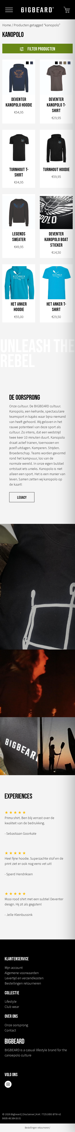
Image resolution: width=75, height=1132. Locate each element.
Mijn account (14, 967)
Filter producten (41, 49)
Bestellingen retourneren (23, 983)
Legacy (22, 497)
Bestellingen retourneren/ (37, 1127)
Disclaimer (28, 1114)
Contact (10, 1030)
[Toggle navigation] (9, 11)
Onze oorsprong (16, 1025)
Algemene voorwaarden (22, 973)
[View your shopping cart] (66, 9)
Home (6, 25)
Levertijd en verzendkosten (24, 978)
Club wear (12, 1006)
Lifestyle (11, 1001)
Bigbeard (37, 9)
